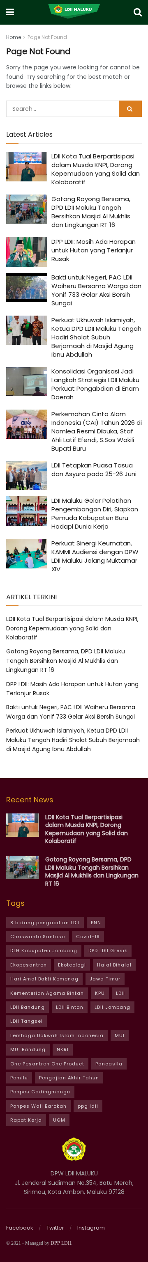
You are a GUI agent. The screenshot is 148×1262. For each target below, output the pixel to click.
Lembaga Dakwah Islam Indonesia (57, 1035)
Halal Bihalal (114, 965)
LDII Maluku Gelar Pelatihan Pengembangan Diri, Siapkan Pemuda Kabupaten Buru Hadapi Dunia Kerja (94, 513)
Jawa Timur (105, 979)
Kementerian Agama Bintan (47, 993)
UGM (59, 1120)
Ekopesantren (28, 965)
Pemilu (19, 1077)
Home (13, 37)
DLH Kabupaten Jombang (43, 950)
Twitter (55, 1228)
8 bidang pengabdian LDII (45, 922)
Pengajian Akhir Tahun (69, 1077)
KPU (100, 993)
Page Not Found (47, 37)
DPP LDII (61, 1243)
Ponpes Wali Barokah (38, 1106)
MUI (120, 1035)
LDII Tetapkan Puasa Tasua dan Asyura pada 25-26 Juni (93, 469)
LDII (120, 993)
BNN (96, 922)
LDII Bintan (69, 1007)
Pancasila (109, 1063)
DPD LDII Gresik (107, 950)
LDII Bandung (27, 1007)
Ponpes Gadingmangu (40, 1091)
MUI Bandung (28, 1049)
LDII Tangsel (26, 1021)
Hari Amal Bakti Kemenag (44, 979)
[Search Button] (130, 109)
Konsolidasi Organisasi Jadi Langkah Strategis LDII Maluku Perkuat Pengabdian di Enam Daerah (95, 384)
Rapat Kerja (26, 1120)
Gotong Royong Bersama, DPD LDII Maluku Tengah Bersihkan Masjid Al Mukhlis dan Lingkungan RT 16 (90, 212)
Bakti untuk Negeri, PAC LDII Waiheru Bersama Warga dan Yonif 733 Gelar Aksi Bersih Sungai (96, 290)
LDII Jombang (112, 1007)
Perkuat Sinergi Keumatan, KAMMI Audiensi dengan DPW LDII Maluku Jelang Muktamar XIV (95, 556)
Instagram (91, 1228)
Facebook (19, 1228)
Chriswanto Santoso (37, 936)
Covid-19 (88, 936)
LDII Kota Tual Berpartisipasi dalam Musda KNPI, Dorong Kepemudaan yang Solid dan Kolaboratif (95, 169)
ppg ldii (88, 1106)
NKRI (63, 1049)
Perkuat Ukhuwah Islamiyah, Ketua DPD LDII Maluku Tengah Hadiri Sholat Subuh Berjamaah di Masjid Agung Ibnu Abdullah (96, 337)
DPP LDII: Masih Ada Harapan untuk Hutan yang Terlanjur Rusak (93, 250)
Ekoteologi (72, 965)
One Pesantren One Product (47, 1063)
